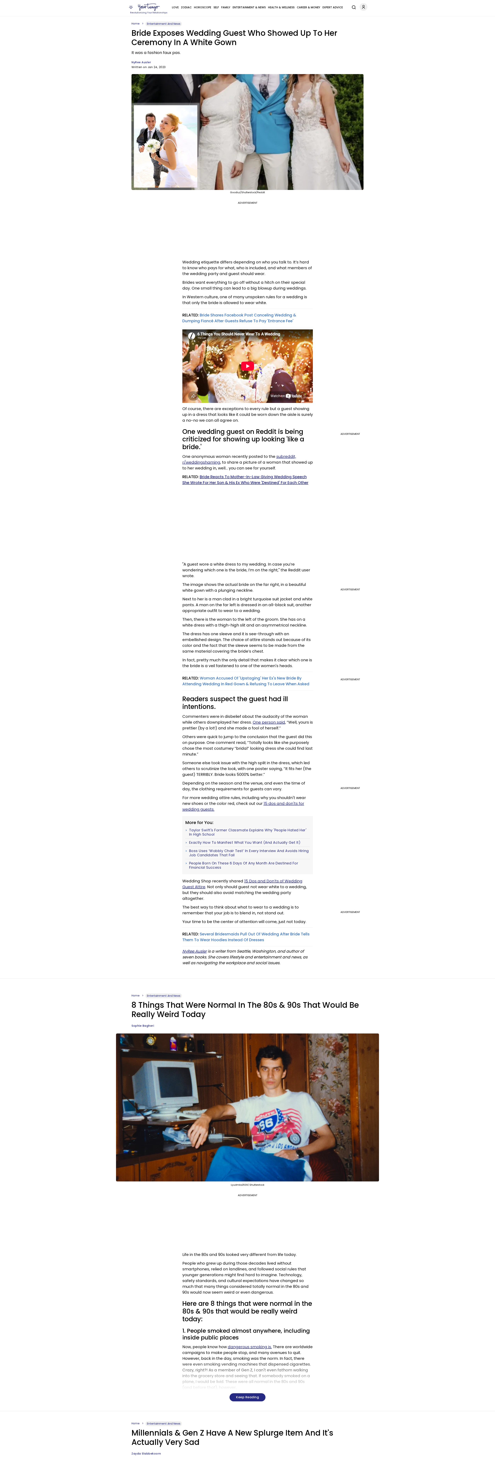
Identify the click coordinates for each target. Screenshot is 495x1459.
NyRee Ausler (141, 62)
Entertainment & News (249, 7)
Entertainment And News (163, 24)
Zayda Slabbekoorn (146, 1454)
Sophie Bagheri (142, 1026)
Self (216, 7)
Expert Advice (333, 7)
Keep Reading (247, 1397)
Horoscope (202, 7)
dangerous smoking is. (250, 1347)
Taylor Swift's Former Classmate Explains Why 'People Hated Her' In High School (247, 832)
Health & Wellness (281, 7)
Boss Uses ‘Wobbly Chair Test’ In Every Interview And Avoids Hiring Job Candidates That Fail (249, 853)
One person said (269, 722)
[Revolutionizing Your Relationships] (149, 7)
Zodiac (186, 7)
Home (135, 24)
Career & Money (308, 7)
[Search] (353, 7)
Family (225, 7)
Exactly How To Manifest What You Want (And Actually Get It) (245, 842)
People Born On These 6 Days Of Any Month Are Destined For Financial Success (243, 865)
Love (175, 7)
